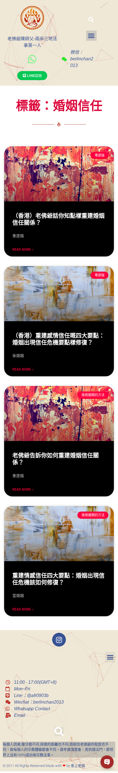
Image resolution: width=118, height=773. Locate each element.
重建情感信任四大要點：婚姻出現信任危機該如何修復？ (58, 579)
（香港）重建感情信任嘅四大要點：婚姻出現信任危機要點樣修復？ (58, 339)
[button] (91, 19)
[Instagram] (59, 640)
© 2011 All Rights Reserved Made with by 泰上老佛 (44, 766)
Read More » (22, 250)
